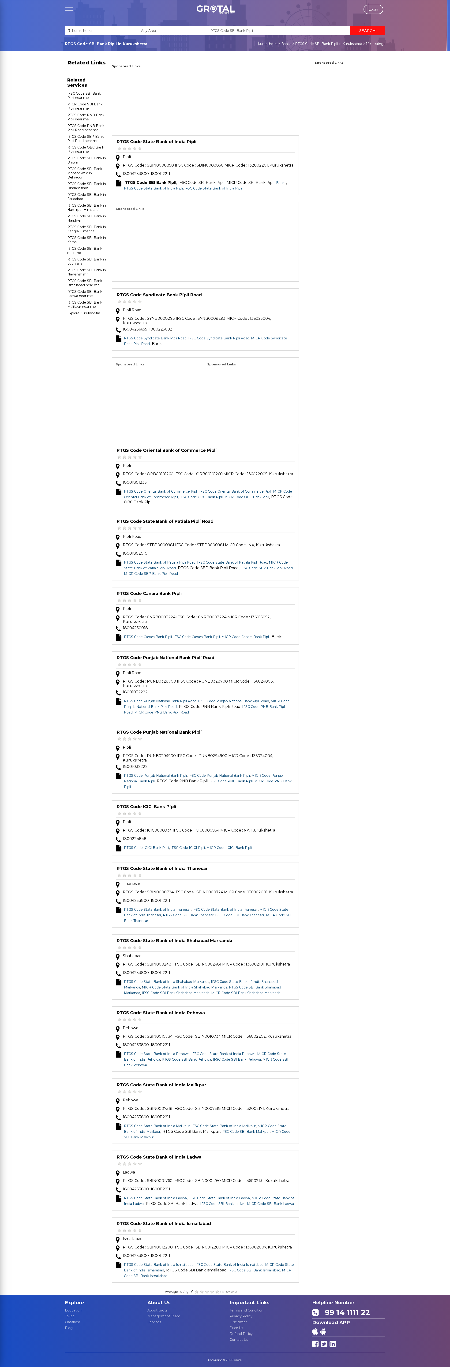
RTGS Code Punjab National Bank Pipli (159, 732)
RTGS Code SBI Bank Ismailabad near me (84, 283)
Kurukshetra (268, 44)
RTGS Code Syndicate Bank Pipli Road (159, 294)
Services (154, 1322)
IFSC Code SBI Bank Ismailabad (254, 1270)
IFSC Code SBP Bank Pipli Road (266, 568)
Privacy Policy (241, 1316)
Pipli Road (132, 310)
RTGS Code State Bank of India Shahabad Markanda (174, 940)
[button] (215, 9)
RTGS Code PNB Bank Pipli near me (85, 117)
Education (73, 1310)
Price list (237, 1328)
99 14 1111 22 (345, 1312)
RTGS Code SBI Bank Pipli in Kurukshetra (328, 44)
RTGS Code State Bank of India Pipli (157, 141)
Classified (72, 1322)
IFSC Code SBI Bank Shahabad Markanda (176, 993)
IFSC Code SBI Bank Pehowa (237, 1059)
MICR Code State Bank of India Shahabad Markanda (184, 987)
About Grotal (157, 1310)
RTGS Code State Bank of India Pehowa (161, 1012)
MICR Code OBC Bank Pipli (246, 497)
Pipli (127, 157)
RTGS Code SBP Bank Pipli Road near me (85, 138)
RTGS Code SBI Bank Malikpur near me (84, 304)
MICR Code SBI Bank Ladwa (270, 1204)
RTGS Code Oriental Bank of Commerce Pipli (167, 450)
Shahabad (132, 956)
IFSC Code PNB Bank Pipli (231, 781)
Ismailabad (133, 1239)
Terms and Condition (246, 1310)
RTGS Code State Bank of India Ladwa (159, 1157)
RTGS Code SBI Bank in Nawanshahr (86, 272)
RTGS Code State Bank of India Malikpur (161, 1085)
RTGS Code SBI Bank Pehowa (186, 1059)
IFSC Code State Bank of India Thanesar (225, 909)
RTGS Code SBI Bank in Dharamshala (86, 186)
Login (373, 9)
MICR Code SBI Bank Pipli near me (84, 106)
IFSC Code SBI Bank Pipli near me (84, 95)
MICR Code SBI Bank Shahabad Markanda (246, 993)
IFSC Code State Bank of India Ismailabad (229, 1265)
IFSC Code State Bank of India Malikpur (223, 1126)
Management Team (163, 1316)
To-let (69, 1316)
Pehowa (130, 1028)
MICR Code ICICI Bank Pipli (229, 848)
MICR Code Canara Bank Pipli (245, 637)
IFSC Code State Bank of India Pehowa (223, 1054)
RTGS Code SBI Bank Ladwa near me (84, 294)
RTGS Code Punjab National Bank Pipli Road (165, 657)
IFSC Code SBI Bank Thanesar (239, 915)
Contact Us (239, 1339)
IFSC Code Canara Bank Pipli (196, 637)
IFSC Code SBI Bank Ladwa (222, 1204)
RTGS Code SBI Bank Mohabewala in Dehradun (84, 173)
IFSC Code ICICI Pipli (188, 848)
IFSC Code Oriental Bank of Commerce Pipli (235, 491)
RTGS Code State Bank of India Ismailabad (164, 1223)
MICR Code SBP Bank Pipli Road (151, 574)
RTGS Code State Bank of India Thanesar (162, 868)
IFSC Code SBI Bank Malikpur (245, 1131)
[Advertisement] (205, 102)
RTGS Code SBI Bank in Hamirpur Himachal (86, 207)
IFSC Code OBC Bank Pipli (201, 497)
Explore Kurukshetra (83, 313)
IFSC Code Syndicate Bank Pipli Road (218, 338)
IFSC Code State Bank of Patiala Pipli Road (232, 562)
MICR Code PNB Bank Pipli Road (161, 712)
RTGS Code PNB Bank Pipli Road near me (85, 128)
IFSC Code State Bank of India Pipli (213, 188)
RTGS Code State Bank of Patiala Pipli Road (165, 521)
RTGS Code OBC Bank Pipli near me (85, 149)
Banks (286, 44)
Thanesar (131, 883)
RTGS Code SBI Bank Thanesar (188, 915)
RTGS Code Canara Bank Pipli (149, 593)
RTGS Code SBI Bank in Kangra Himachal (86, 229)
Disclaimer (238, 1322)
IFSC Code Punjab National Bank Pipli (219, 775)
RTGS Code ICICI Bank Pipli (146, 806)
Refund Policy (241, 1334)
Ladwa (129, 1172)
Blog (69, 1328)
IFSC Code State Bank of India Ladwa (219, 1198)
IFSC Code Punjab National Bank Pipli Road (233, 701)
